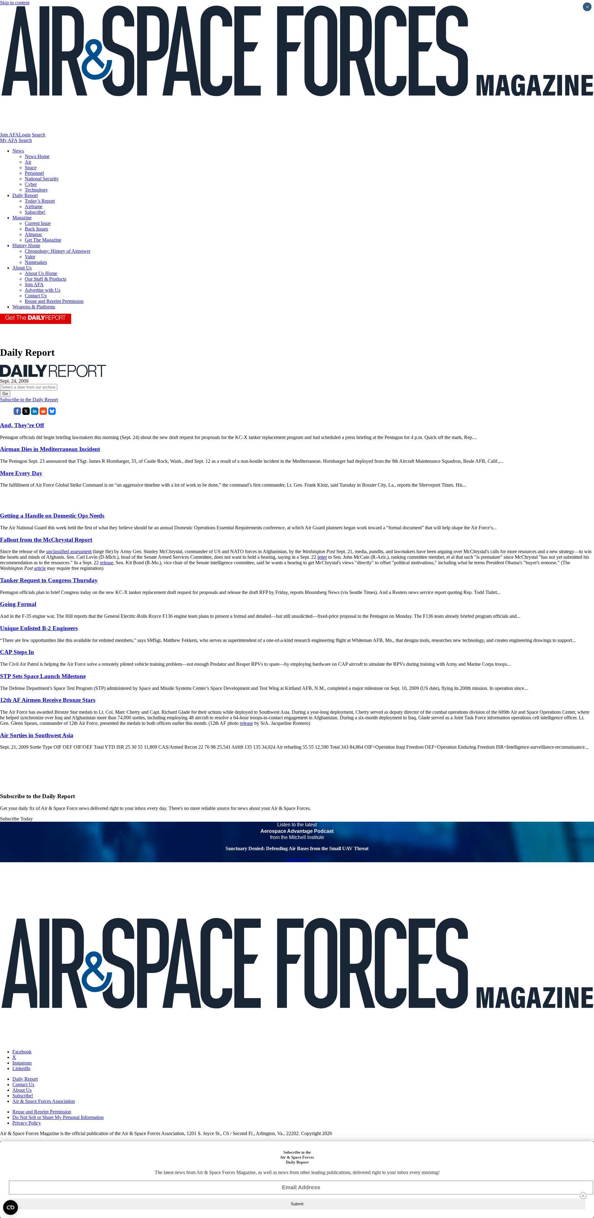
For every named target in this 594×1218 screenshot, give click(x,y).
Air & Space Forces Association (43, 1101)
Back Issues (36, 228)
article (40, 568)
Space (31, 167)
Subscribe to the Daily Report (29, 399)
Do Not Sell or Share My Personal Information (58, 1117)
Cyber (31, 184)
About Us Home (41, 273)
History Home (26, 245)
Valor (30, 256)
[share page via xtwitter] (26, 413)
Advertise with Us (42, 290)
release (106, 562)
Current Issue (38, 223)
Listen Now (297, 859)
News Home (37, 156)
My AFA (8, 140)
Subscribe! (35, 212)
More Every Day (21, 473)
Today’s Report (40, 201)
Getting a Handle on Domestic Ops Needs (52, 515)
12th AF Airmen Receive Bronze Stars (47, 700)
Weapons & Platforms (33, 306)
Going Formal (18, 604)
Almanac (33, 234)
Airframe (33, 206)
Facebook (22, 1051)
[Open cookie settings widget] (10, 1207)
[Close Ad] (583, 1196)
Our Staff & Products (45, 279)
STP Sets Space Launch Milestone (43, 676)
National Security (42, 178)
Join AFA (9, 134)
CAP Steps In (17, 652)
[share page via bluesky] (52, 413)
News (18, 150)
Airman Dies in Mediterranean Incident (50, 449)
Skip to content (14, 2)
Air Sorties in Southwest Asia (36, 735)
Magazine (22, 217)
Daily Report (25, 195)
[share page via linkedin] (34, 413)
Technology (36, 189)
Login (25, 134)
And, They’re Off (22, 425)
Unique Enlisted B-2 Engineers (39, 628)
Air (28, 162)
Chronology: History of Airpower (57, 251)
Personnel (34, 173)
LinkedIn (21, 1068)
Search (38, 134)
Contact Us (36, 295)
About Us (22, 267)
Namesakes (36, 262)
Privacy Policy (26, 1122)
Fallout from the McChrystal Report (46, 539)
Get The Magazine (43, 240)
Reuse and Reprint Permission (54, 301)
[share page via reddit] (43, 413)
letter (322, 557)
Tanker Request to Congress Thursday (49, 580)
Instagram (22, 1062)
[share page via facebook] (17, 413)
